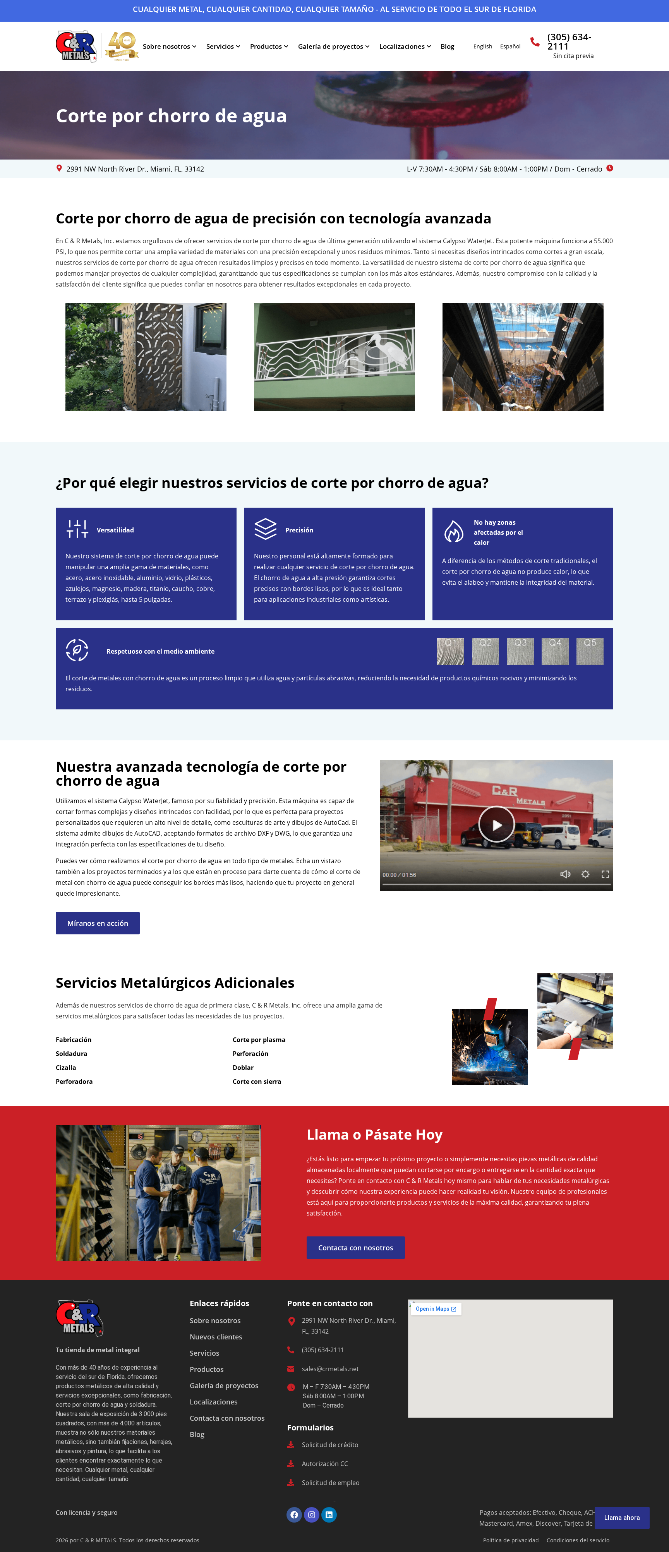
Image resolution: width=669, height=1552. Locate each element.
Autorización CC (325, 1463)
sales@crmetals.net (330, 1369)
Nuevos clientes (216, 1336)
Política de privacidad (511, 1540)
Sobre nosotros (166, 46)
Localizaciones (402, 46)
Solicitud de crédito (330, 1444)
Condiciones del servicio (578, 1540)
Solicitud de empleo (331, 1482)
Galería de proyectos (330, 46)
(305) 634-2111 (569, 41)
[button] (496, 825)
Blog (447, 46)
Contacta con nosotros (227, 1418)
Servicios (220, 46)
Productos (266, 46)
